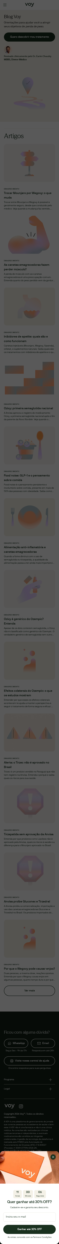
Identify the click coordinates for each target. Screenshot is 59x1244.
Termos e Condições (42, 1237)
